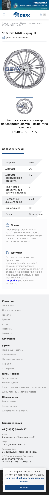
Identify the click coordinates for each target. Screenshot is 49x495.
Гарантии (6, 314)
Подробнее (12, 280)
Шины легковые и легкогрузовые (19, 391)
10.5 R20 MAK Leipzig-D (12, 25)
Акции (5, 324)
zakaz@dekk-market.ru (13, 444)
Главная (5, 23)
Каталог (15, 23)
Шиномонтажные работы (15, 410)
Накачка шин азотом (12, 349)
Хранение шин (9, 354)
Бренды (6, 319)
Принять (24, 487)
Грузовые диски (10, 378)
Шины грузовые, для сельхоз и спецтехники (24, 387)
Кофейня (6, 363)
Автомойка (8, 338)
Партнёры (7, 328)
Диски (23, 23)
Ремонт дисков (9, 406)
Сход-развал (8, 368)
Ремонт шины (9, 401)
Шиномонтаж (10, 397)
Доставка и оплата (11, 310)
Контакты (7, 333)
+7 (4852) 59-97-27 (24, 132)
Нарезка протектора (12, 359)
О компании (8, 305)
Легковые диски (35, 23)
